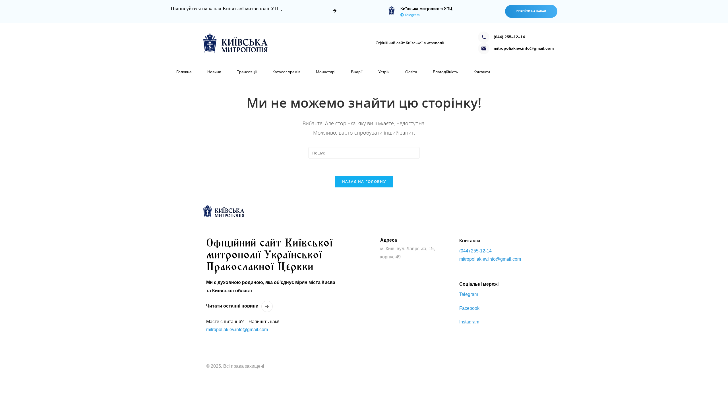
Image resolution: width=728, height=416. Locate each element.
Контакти (481, 72)
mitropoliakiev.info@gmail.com (237, 329)
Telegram (412, 15)
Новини (214, 72)
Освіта (411, 72)
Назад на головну (364, 181)
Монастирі (325, 72)
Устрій (384, 72)
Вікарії (357, 72)
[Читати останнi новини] (267, 306)
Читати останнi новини (232, 306)
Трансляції (247, 72)
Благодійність (445, 72)
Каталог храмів (286, 72)
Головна (184, 72)
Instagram (469, 321)
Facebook (469, 308)
